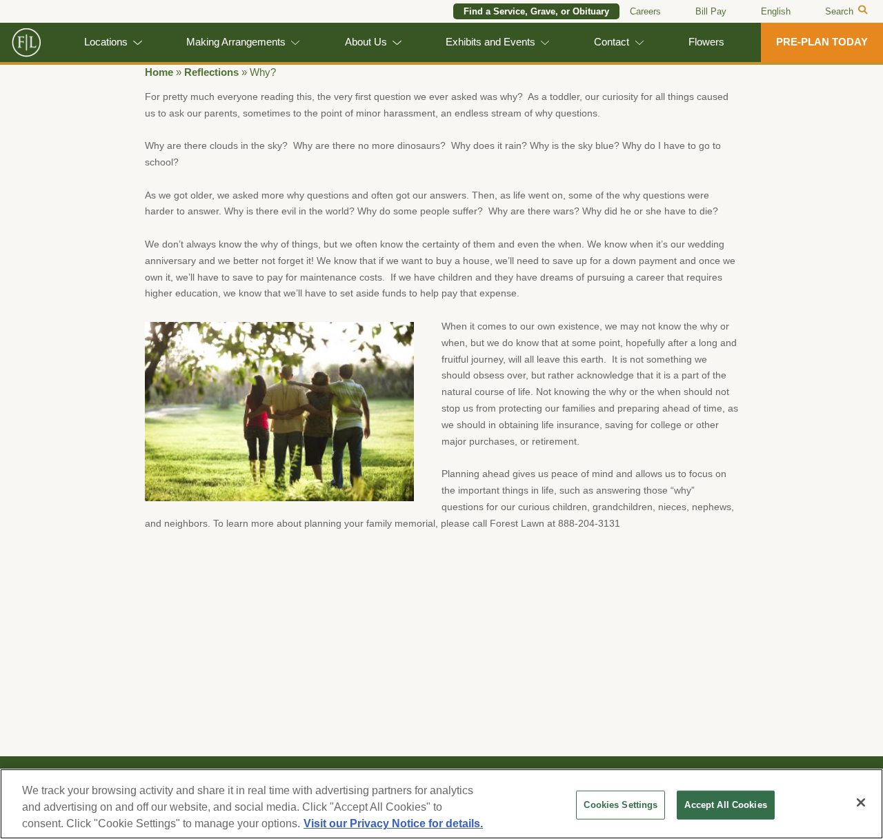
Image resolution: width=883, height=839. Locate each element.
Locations (106, 42)
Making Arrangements (236, 42)
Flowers (706, 42)
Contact (611, 42)
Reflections (211, 72)
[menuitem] (776, 11)
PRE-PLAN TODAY (822, 42)
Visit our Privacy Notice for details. (393, 823)
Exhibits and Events (490, 42)
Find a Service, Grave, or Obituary (536, 11)
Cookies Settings (620, 805)
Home (159, 72)
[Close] (861, 802)
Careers (645, 11)
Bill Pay (710, 11)
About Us (366, 42)
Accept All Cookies (725, 805)
